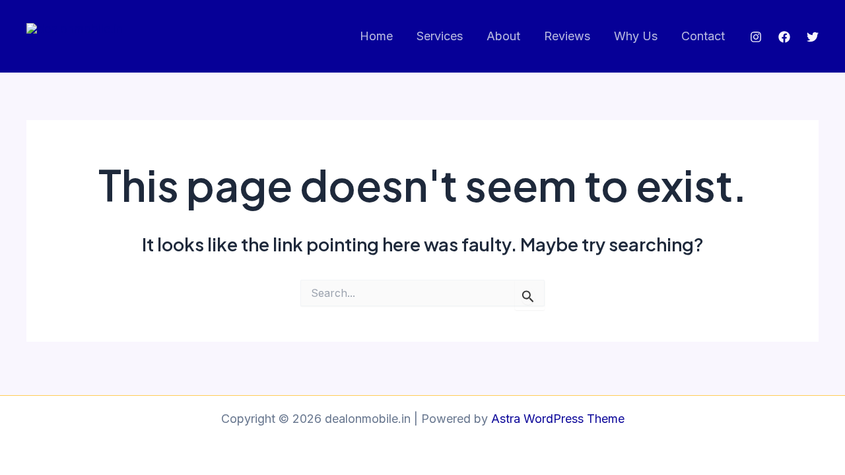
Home (376, 36)
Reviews (567, 36)
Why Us (636, 36)
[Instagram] (756, 37)
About (503, 36)
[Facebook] (784, 37)
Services (440, 36)
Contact (703, 36)
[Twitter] (813, 37)
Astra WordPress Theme (558, 419)
